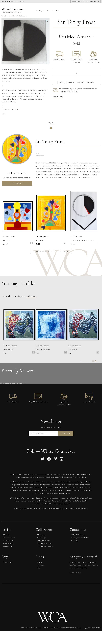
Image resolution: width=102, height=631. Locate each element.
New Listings (41, 538)
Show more (58, 97)
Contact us (75, 541)
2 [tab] (84, 361)
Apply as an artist (75, 573)
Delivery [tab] (62, 82)
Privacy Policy (8, 562)
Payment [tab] (80, 82)
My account (41, 565)
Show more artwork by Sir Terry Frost (51, 251)
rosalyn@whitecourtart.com (80, 538)
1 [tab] (81, 361)
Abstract (32, 296)
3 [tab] (87, 361)
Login (79, 617)
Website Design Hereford (94, 617)
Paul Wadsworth (8, 546)
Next (96, 361)
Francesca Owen (9, 538)
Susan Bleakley (8, 541)
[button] (47, 21)
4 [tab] (90, 361)
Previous (93, 361)
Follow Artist (17, 183)
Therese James (8, 543)
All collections (41, 535)
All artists (6, 535)
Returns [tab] (71, 82)
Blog (38, 568)
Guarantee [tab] (90, 82)
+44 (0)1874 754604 (17, 1)
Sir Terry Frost (76, 22)
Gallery (39, 562)
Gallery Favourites (43, 541)
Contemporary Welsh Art (45, 546)
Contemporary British (44, 543)
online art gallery (35, 474)
